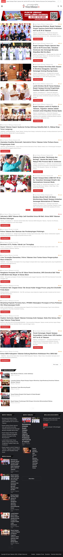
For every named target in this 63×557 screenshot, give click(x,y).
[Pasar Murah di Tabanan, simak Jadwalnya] (5, 376)
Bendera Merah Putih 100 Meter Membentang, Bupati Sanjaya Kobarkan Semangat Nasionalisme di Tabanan (47, 199)
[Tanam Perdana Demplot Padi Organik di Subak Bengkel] (5, 396)
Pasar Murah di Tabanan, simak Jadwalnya (22, 373)
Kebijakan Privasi (40, 554)
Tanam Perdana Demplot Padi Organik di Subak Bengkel (25, 394)
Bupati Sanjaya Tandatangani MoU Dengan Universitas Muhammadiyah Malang (31, 401)
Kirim (45, 424)
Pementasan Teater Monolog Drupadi (20, 387)
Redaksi (33, 554)
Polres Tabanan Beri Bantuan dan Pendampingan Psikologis (22, 231)
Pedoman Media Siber (56, 554)
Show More (31, 478)
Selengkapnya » (38, 39)
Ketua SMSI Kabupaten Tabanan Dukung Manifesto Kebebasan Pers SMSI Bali (28, 353)
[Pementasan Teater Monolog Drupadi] (5, 389)
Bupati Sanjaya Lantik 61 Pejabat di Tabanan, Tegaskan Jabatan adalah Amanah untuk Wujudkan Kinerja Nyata (47, 109)
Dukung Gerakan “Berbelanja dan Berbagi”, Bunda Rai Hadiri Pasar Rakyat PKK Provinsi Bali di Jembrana (47, 159)
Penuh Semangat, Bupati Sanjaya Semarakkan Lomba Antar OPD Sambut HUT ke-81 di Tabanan (47, 335)
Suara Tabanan (37, 24)
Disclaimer (47, 554)
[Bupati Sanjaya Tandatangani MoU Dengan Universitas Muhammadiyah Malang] (5, 403)
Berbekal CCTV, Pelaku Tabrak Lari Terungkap (17, 244)
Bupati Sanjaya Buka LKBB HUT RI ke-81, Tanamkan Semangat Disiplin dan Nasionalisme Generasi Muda (47, 180)
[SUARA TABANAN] (31, 6)
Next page (55, 364)
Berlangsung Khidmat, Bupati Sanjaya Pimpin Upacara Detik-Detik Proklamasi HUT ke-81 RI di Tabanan (47, 28)
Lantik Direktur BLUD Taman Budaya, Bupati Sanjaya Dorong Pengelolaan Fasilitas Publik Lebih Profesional (46, 88)
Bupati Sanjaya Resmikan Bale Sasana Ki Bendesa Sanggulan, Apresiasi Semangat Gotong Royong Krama (47, 69)
